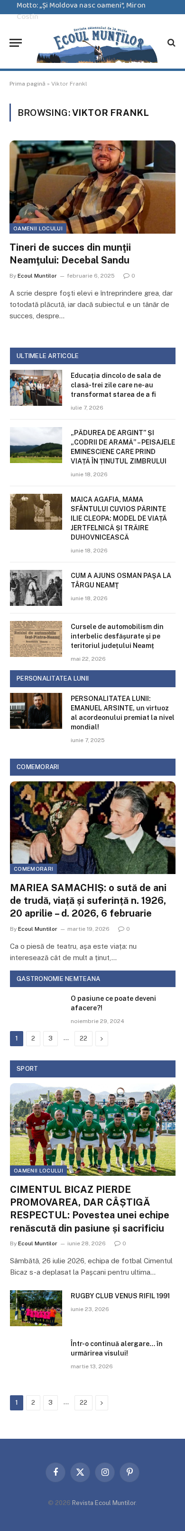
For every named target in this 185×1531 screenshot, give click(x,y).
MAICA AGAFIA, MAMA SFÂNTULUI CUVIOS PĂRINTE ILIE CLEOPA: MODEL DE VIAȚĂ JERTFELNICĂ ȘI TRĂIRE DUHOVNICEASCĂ (119, 518)
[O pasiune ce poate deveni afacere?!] (36, 1011)
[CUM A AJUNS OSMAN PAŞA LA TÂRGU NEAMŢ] (36, 588)
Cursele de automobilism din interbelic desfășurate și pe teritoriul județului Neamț (117, 636)
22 (83, 1038)
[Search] (171, 42)
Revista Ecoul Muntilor (104, 1502)
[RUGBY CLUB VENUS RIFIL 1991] (36, 1308)
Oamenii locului (38, 228)
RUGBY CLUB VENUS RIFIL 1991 (120, 1296)
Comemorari (33, 869)
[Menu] (15, 42)
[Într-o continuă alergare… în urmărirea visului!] (36, 1356)
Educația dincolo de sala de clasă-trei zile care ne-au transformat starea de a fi (116, 385)
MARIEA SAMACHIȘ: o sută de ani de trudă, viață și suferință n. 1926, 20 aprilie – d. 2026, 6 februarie (88, 900)
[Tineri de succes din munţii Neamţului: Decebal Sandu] (92, 187)
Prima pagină (27, 83)
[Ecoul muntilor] (97, 42)
